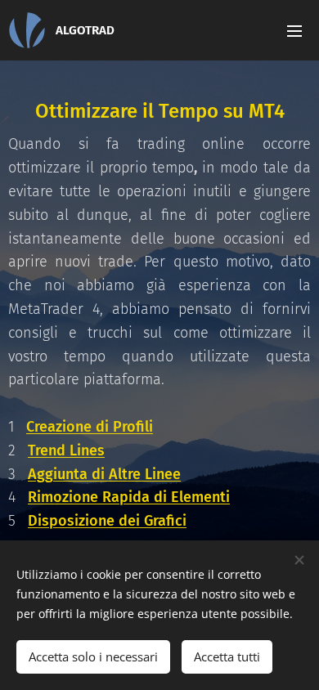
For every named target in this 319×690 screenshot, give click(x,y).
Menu (294, 30)
